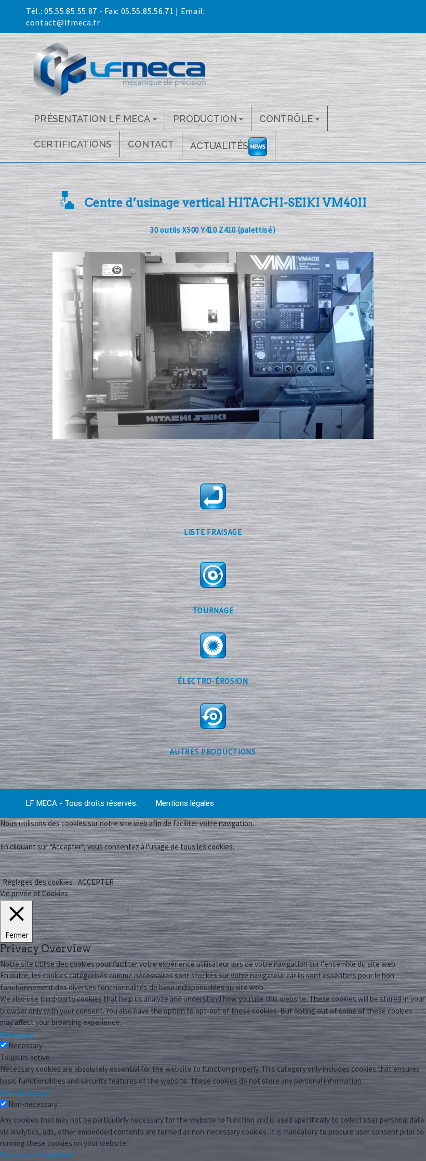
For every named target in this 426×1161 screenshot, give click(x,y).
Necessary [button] (17, 1034)
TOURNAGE (213, 610)
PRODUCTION (205, 118)
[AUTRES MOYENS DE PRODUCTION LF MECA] (213, 716)
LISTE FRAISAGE (213, 532)
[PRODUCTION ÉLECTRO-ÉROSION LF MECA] (213, 645)
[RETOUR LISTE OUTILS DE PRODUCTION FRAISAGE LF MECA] (213, 496)
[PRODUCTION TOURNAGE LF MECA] (213, 575)
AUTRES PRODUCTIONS (213, 752)
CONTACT (151, 144)
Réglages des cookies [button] (38, 882)
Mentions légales (185, 803)
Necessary (25, 1045)
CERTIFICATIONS (73, 144)
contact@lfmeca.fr (63, 22)
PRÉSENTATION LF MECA (92, 118)
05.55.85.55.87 (70, 11)
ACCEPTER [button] (96, 882)
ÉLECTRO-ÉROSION (213, 681)
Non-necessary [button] (24, 1092)
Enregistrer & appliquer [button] (37, 1155)
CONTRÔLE (286, 118)
